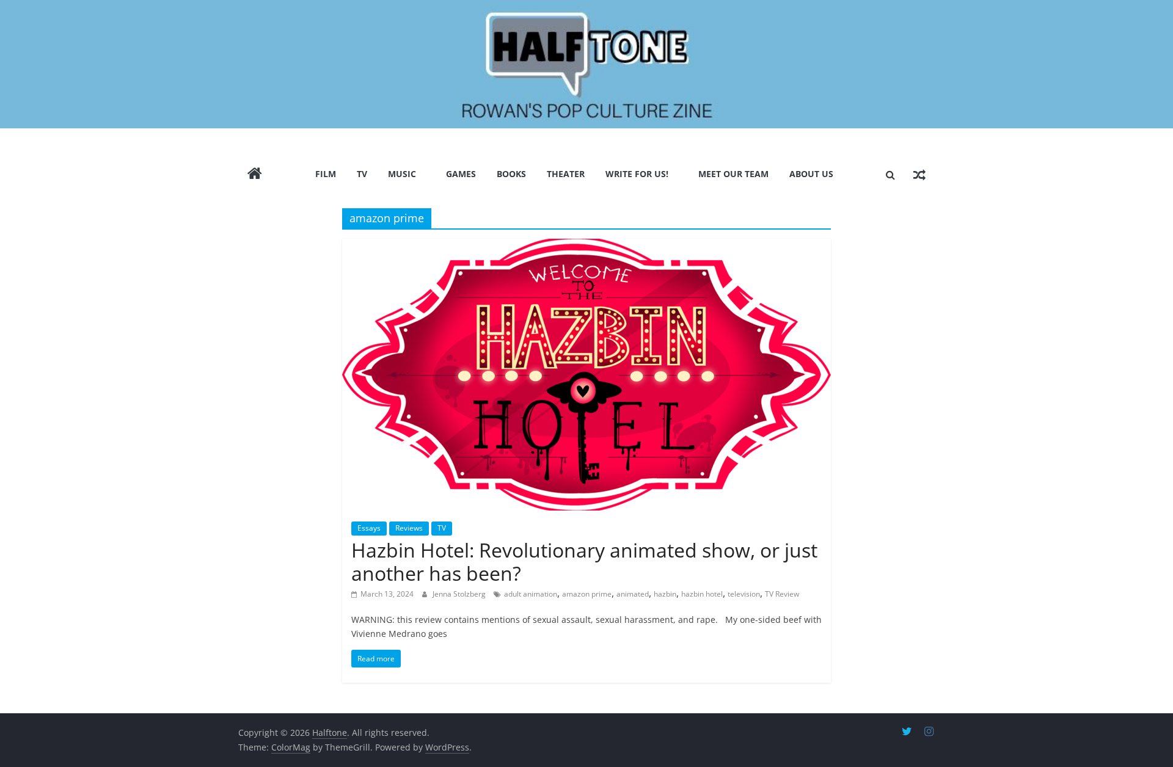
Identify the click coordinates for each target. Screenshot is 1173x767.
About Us (811, 174)
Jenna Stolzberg (460, 594)
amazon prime (587, 594)
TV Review (782, 594)
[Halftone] (586, 64)
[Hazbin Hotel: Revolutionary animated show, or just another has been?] (586, 375)
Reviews (409, 528)
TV (362, 174)
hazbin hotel (702, 594)
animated (632, 594)
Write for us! (636, 174)
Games (461, 174)
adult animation (530, 594)
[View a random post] (919, 175)
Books (511, 174)
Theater (566, 174)
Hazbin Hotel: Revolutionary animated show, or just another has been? (584, 561)
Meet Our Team (733, 174)
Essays (369, 528)
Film (325, 174)
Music (402, 174)
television (744, 594)
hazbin (665, 594)
